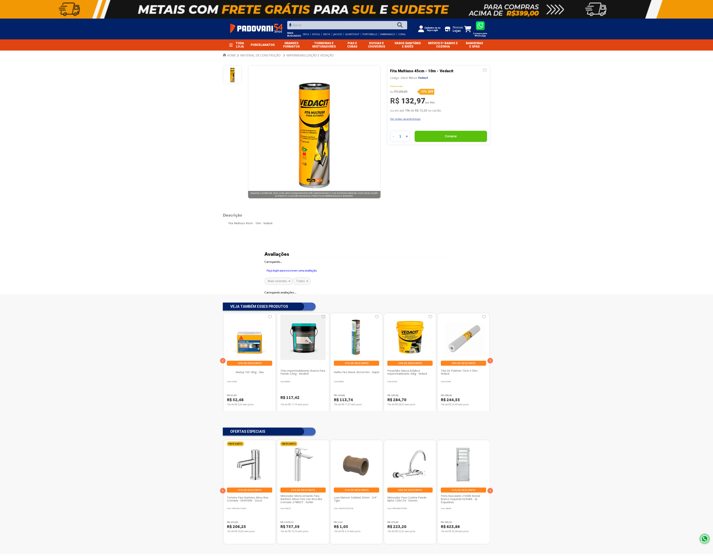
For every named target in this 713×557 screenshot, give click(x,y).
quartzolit (352, 34)
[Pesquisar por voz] (290, 26)
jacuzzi (337, 34)
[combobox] (347, 26)
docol (316, 34)
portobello (369, 34)
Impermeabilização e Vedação (310, 55)
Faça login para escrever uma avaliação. (292, 270)
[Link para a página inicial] (229, 55)
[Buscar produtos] (400, 25)
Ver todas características (405, 119)
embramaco (387, 34)
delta (326, 34)
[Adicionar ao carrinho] (451, 136)
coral (402, 34)
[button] (223, 360)
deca (306, 34)
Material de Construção (260, 55)
